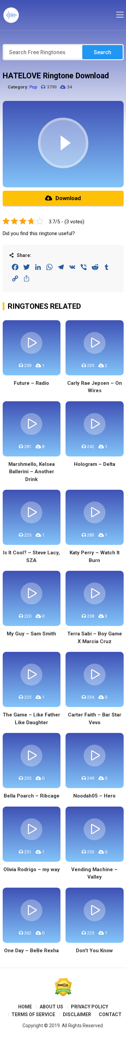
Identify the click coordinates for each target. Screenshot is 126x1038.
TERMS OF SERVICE (33, 1014)
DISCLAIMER (77, 1014)
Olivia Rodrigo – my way (31, 869)
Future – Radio (31, 383)
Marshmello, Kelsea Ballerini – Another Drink (31, 471)
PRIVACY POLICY (89, 1006)
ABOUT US (51, 1006)
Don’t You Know (94, 951)
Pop (33, 86)
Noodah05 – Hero (94, 796)
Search (102, 52)
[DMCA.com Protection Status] (63, 987)
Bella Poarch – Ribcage (31, 796)
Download (68, 198)
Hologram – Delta (94, 464)
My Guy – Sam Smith (31, 634)
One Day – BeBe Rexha (31, 951)
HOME (25, 1006)
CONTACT (110, 1014)
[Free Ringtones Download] (11, 15)
